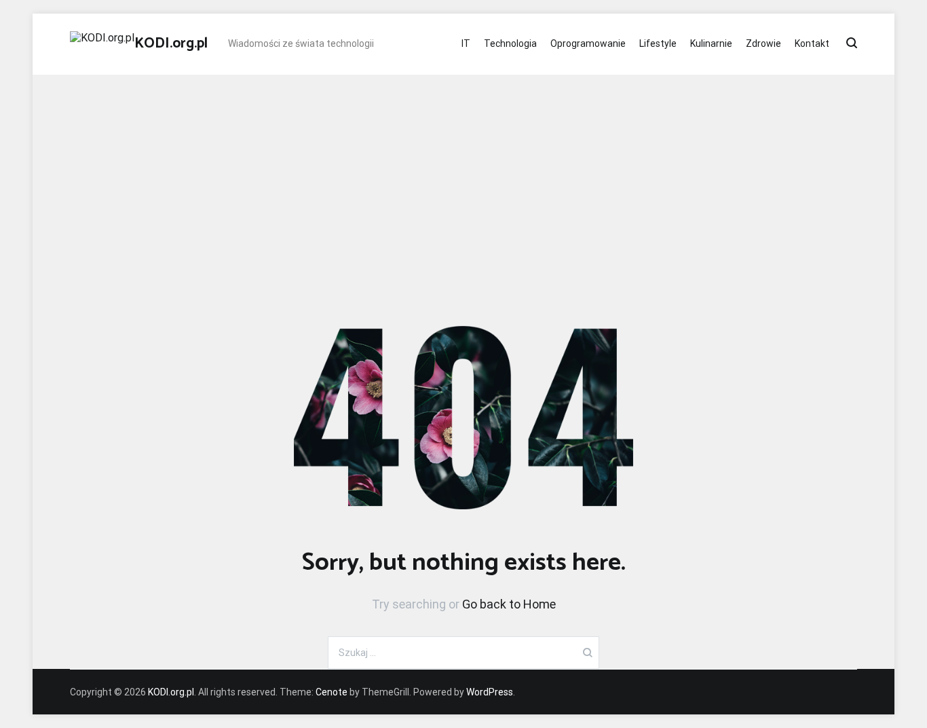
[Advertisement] (463, 176)
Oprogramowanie (588, 43)
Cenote (331, 692)
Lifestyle (658, 43)
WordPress (489, 692)
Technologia (510, 43)
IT (465, 43)
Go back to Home (509, 604)
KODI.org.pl (171, 43)
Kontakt (812, 43)
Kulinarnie (711, 43)
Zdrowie (763, 43)
